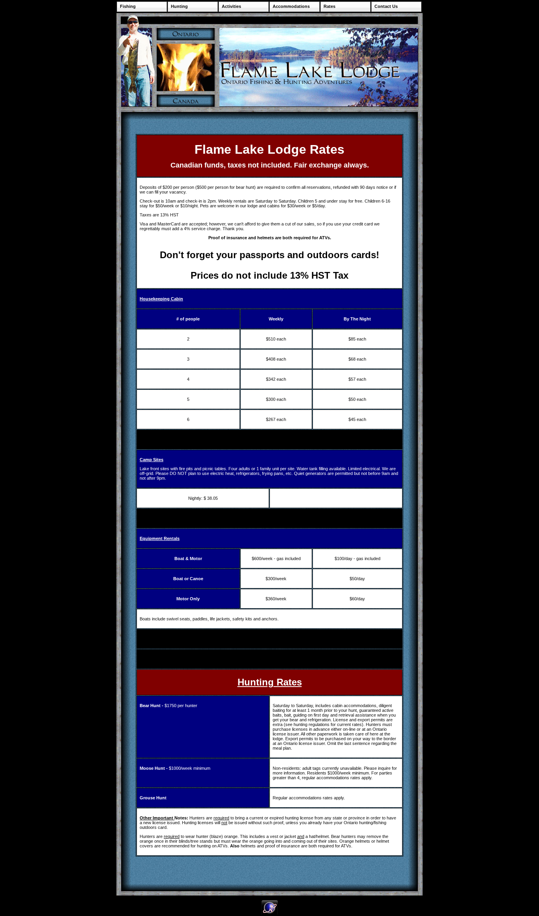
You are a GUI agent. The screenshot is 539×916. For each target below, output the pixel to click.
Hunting (179, 6)
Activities (231, 6)
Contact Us (386, 6)
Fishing (128, 6)
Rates (329, 6)
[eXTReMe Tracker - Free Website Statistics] (270, 913)
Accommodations (291, 6)
